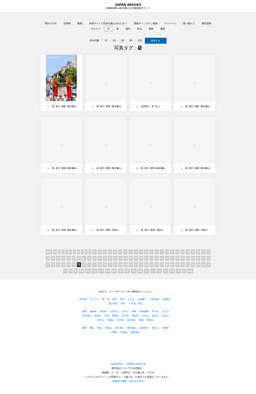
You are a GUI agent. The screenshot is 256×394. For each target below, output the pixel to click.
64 (208, 258)
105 (114, 271)
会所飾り (145, 106)
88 (167, 264)
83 (141, 264)
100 (82, 271)
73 (89, 264)
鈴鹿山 (124, 332)
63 (203, 258)
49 (130, 258)
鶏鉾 (134, 311)
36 (122, 40)
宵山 (139, 28)
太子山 (165, 311)
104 (108, 271)
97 (65, 271)
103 (101, 271)
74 (94, 264)
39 (79, 258)
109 (140, 271)
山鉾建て (142, 299)
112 (159, 271)
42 (94, 258)
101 (88, 271)
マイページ (170, 23)
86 (156, 264)
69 (68, 264)
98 (70, 271)
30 (198, 251)
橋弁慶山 (72, 106)
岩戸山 (125, 311)
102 (95, 271)
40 (84, 258)
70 (73, 264)
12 (106, 40)
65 (48, 264)
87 (162, 264)
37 (68, 258)
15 (120, 251)
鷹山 (92, 328)
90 (177, 264)
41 (89, 258)
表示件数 (94, 40)
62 (198, 258)
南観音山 (135, 332)
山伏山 (165, 315)
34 (53, 258)
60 (131, 40)
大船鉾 (165, 328)
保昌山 (98, 315)
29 (193, 251)
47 (120, 258)
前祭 (151, 28)
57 (172, 258)
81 (130, 264)
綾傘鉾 (93, 311)
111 (153, 271)
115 (178, 271)
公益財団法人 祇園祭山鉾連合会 (128, 364)
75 (99, 264)
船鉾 (141, 320)
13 (110, 251)
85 (151, 264)
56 (167, 258)
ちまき (131, 299)
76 (105, 264)
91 (182, 264)
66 (53, 264)
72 (84, 264)
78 (115, 264)
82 (136, 264)
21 (151, 251)
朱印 (123, 303)
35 (58, 258)
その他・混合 (135, 303)
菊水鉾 (135, 315)
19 (141, 251)
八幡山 (114, 332)
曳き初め (113, 303)
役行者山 (119, 328)
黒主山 (155, 328)
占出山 (145, 315)
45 (110, 258)
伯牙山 (155, 315)
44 (105, 258)
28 (187, 251)
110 (147, 271)
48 (125, 258)
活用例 (67, 23)
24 (114, 40)
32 (208, 251)
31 (203, 251)
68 (63, 264)
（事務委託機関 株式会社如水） (128, 381)
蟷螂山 (115, 315)
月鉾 (106, 315)
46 (115, 258)
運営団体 (206, 23)
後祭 (162, 28)
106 (121, 271)
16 (125, 251)
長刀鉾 (120, 320)
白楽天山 (114, 311)
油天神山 (131, 320)
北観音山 (144, 328)
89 (172, 264)
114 (172, 271)
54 (156, 258)
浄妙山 (115, 230)
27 (182, 251)
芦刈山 (155, 311)
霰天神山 (87, 315)
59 (182, 258)
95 (203, 264)
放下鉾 (125, 315)
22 (156, 251)
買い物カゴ (189, 23)
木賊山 (110, 320)
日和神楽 (154, 299)
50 (136, 258)
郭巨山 (150, 320)
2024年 (83, 299)
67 (58, 264)
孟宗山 (100, 320)
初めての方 (51, 23)
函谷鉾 (103, 311)
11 (99, 251)
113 (166, 271)
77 (110, 264)
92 (188, 264)
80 (125, 264)
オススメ (95, 28)
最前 (48, 251)
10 (94, 251)
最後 (190, 271)
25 (172, 251)
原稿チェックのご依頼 (145, 23)
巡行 (128, 28)
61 (193, 258)
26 (177, 251)
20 (146, 251)
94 (198, 264)
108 (134, 271)
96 (208, 264)
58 (177, 258)
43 (99, 258)
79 (120, 264)
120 (140, 40)
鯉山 (99, 328)
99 (75, 271)
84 (146, 264)
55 (162, 258)
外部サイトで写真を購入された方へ (108, 23)
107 (127, 271)
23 (161, 251)
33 (48, 258)
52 (146, 258)
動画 (79, 23)
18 (136, 251)
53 (151, 258)
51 (141, 258)
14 (115, 251)
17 (130, 251)
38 (73, 258)
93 (193, 264)
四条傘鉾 (144, 311)
